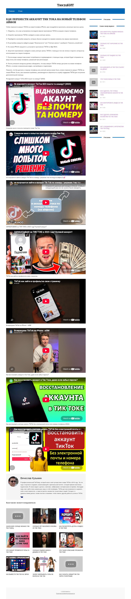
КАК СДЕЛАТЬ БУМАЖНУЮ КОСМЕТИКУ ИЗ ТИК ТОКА (109, 116)
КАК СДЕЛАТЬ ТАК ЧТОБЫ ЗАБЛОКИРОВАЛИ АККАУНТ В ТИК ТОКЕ (111, 93)
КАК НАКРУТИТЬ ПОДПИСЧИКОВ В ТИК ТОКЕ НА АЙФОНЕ (111, 33)
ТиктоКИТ (65, 5)
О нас (20, 11)
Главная (12, 11)
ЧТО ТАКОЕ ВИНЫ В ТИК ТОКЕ (110, 79)
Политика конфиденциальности (65, 593)
